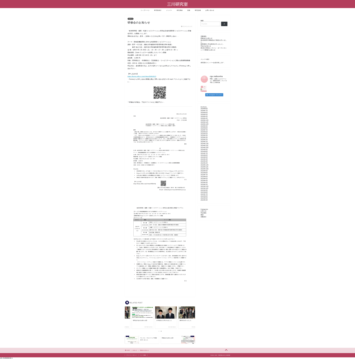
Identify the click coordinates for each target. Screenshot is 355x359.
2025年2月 (204, 139)
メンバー (169, 10)
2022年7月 (204, 194)
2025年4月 (204, 136)
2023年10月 (205, 169)
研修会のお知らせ (206, 38)
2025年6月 (204, 132)
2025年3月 (204, 138)
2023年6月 (204, 176)
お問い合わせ (209, 10)
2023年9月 (204, 171)
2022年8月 (204, 192)
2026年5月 (204, 114)
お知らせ (131, 18)
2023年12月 (205, 165)
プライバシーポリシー (131, 355)
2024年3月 (204, 161)
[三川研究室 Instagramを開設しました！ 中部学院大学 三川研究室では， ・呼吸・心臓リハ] (204, 89)
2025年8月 (204, 128)
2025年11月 (204, 122)
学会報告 (204, 213)
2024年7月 (204, 153)
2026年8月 (204, 108)
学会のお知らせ (206, 46)
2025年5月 (204, 134)
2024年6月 (204, 155)
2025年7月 (204, 130)
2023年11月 (204, 167)
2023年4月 (204, 180)
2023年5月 (204, 178)
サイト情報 (143, 355)
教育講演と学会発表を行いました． (212, 44)
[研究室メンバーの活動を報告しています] (224, 24)
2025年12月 (205, 120)
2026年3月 (204, 118)
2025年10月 (205, 124)
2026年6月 (204, 112)
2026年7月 (204, 110)
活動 (188, 10)
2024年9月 (204, 149)
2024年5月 (204, 157)
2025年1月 (204, 141)
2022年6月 (204, 196)
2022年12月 (205, 186)
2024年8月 (204, 151)
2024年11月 (204, 145)
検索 (202, 20)
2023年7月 (204, 174)
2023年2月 (204, 184)
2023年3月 (204, 182)
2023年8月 (204, 173)
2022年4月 (204, 200)
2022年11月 (204, 188)
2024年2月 (204, 163)
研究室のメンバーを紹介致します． (213, 62)
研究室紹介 (158, 10)
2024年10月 (205, 147)
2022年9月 (204, 190)
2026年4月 (204, 116)
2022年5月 (204, 198)
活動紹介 (204, 217)
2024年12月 (205, 143)
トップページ (145, 10)
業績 (202, 215)
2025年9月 (204, 126)
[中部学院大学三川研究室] (177, 7)
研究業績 (180, 10)
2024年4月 (204, 159)
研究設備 (198, 10)
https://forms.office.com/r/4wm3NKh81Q (142, 76)
